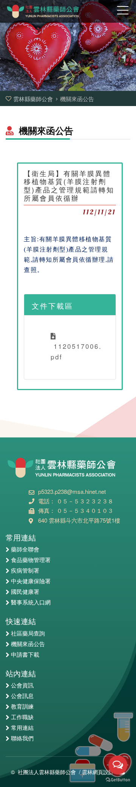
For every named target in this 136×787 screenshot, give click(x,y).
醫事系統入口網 (31, 602)
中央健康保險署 (31, 581)
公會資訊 (22, 685)
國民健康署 (25, 592)
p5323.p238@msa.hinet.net (72, 491)
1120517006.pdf (76, 351)
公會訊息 (22, 696)
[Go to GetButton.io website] (118, 779)
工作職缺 (22, 717)
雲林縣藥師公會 (33, 98)
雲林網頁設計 (98, 772)
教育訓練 (22, 706)
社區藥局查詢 (28, 633)
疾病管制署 (25, 570)
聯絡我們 (22, 738)
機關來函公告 (28, 644)
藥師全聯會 (25, 549)
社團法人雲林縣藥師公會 (47, 772)
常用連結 (22, 728)
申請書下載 (25, 654)
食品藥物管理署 (31, 560)
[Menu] (122, 13)
